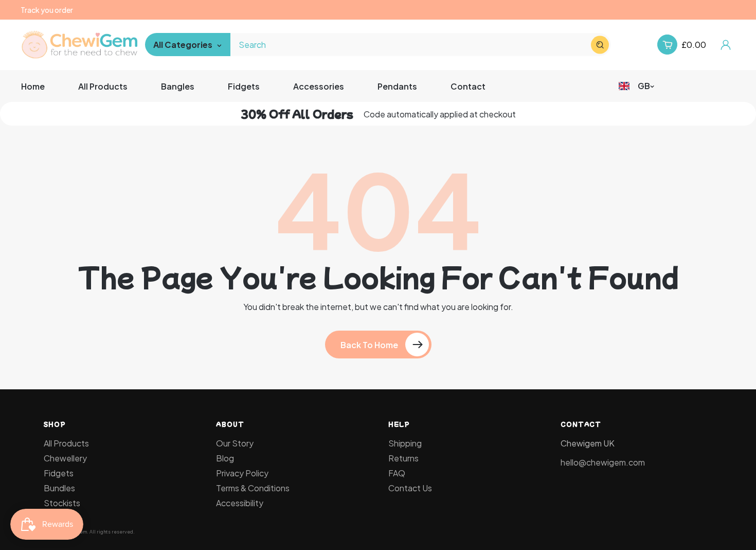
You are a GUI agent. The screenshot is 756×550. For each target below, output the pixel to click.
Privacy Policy (242, 473)
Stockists (62, 502)
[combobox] (420, 44)
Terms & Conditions (253, 488)
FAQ (396, 473)
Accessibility (239, 502)
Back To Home (369, 344)
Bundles (59, 488)
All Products (66, 443)
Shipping (405, 443)
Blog (225, 458)
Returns (403, 458)
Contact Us (410, 488)
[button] (667, 45)
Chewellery (65, 458)
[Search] (600, 45)
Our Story (235, 443)
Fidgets (59, 473)
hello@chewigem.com (603, 462)
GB (644, 85)
